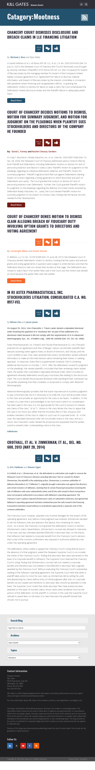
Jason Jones (32, 322)
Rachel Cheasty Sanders (44, 151)
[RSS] (36, 746)
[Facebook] (30, 746)
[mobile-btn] (81, 4)
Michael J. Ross (17, 57)
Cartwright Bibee (19, 251)
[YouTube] (23, 746)
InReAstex (12, 431)
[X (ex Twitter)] (16, 746)
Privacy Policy (73, 759)
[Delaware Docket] (25, 4)
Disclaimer (83, 759)
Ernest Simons (40, 251)
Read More (16, 100)
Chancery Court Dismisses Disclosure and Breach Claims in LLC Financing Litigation (42, 34)
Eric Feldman (16, 467)
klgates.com (77, 700)
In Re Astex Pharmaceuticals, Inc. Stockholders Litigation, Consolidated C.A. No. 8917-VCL (46, 297)
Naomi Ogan (34, 467)
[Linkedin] (10, 746)
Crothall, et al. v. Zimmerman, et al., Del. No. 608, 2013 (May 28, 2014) (44, 444)
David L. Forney (20, 151)
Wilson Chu (15, 322)
